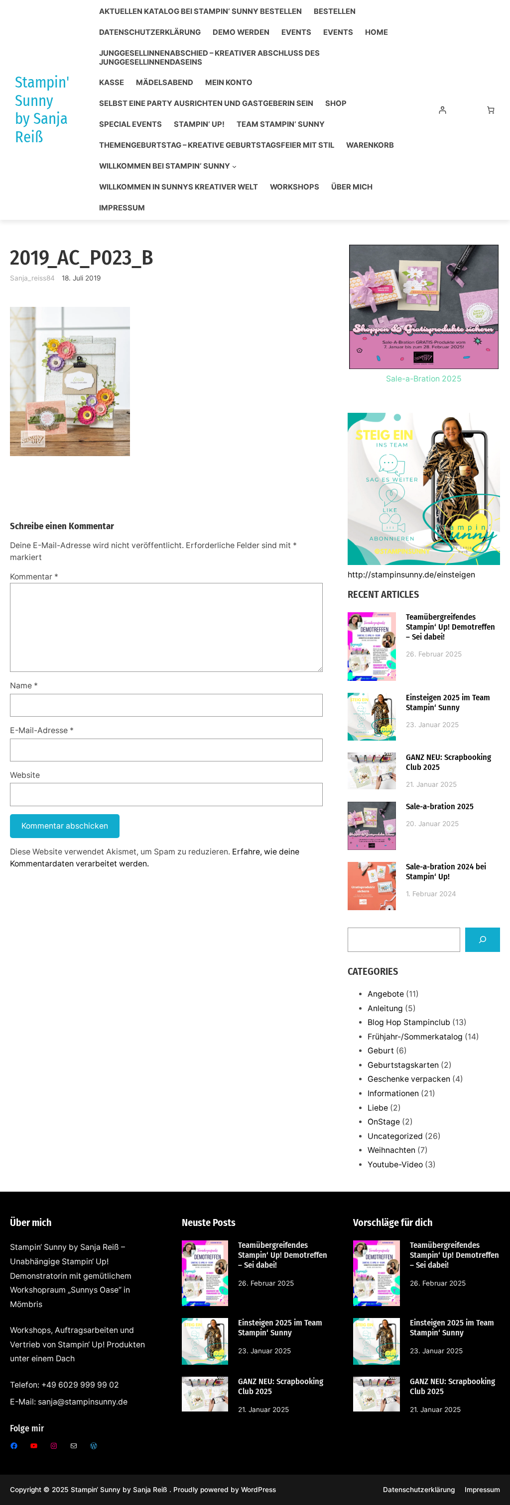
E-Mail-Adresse (42, 730)
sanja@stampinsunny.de (83, 1402)
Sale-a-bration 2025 (440, 806)
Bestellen (335, 11)
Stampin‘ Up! (199, 124)
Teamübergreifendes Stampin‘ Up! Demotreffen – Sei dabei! (450, 627)
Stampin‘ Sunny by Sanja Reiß (120, 1490)
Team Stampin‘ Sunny (281, 124)
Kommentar (34, 576)
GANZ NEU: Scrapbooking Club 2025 (448, 762)
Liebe (378, 1108)
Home (376, 32)
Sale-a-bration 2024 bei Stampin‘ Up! (446, 871)
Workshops (294, 187)
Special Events (130, 124)
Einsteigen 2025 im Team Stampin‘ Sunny (448, 702)
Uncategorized (395, 1136)
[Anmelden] (442, 110)
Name (24, 685)
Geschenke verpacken (409, 1079)
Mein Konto (229, 83)
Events (296, 32)
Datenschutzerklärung (150, 32)
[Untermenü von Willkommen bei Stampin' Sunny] (234, 166)
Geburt (381, 1050)
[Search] (482, 940)
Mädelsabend (164, 83)
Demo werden (241, 32)
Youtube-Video (395, 1164)
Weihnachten (391, 1150)
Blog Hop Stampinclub (409, 1022)
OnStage (384, 1122)
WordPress (258, 1490)
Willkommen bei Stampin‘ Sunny (164, 166)
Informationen (393, 1093)
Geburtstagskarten (403, 1065)
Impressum (122, 208)
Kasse (111, 83)
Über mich (352, 187)
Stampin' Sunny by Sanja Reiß (42, 109)
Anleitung (385, 1008)
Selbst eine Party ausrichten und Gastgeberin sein (206, 103)
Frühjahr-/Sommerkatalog (415, 1036)
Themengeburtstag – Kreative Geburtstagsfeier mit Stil (216, 145)
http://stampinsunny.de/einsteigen (411, 574)
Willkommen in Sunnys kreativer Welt (178, 187)
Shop (336, 103)
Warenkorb (370, 145)
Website (25, 775)
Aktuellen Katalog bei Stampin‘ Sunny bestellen (200, 11)
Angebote (386, 994)
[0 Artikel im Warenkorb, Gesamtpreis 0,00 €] (491, 110)
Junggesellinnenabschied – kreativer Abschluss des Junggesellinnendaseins (209, 58)
